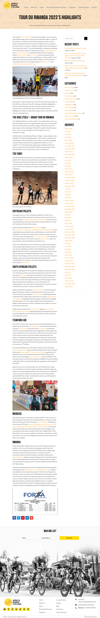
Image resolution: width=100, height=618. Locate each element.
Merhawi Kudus (28, 219)
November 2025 (70, 149)
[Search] (85, 38)
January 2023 (69, 229)
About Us (42, 603)
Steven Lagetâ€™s (25, 352)
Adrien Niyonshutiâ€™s (19, 350)
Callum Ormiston (38, 290)
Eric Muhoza (42, 328)
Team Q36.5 (34, 55)
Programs (42, 612)
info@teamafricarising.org (86, 605)
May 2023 (68, 217)
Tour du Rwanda (26, 37)
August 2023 (68, 212)
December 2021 (70, 263)
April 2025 (68, 166)
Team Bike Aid (34, 326)
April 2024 (68, 197)
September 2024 (70, 186)
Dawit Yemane (23, 328)
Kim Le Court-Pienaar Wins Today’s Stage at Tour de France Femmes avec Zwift (75, 55)
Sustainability (69, 102)
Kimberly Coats (46, 25)
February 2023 (69, 226)
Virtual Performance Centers (73, 113)
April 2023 (68, 220)
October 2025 (69, 151)
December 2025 (70, 146)
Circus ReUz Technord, (40, 236)
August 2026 (68, 129)
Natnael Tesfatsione (40, 219)
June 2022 (68, 246)
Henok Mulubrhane (50, 50)
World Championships (71, 119)
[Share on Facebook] (14, 518)
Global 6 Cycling (37, 294)
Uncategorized (69, 110)
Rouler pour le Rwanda (38, 352)
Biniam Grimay (44, 239)
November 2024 (70, 180)
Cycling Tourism (61, 600)
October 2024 (69, 183)
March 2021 (68, 278)
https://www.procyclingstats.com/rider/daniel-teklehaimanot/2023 (33, 230)
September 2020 (70, 284)
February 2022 (69, 258)
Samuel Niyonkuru (18, 457)
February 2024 (69, 200)
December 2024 (70, 177)
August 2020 (68, 286)
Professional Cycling (71, 99)
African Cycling (56, 25)
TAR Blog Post (66, 25)
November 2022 (70, 235)
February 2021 (69, 281)
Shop (57, 606)
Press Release (69, 96)
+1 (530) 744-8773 (90, 608)
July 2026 (67, 131)
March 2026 (68, 140)
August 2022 (68, 240)
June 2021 (68, 275)
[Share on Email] (31, 518)
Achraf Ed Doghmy (42, 422)
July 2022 (67, 243)
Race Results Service (45, 609)
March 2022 (68, 255)
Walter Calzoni (22, 55)
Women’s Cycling (70, 116)
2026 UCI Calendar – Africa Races (75, 61)
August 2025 (68, 157)
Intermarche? (26, 262)
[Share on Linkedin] (27, 518)
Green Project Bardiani (23, 53)
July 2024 (67, 189)
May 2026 (68, 137)
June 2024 (68, 192)
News (41, 606)
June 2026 (68, 134)
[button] (69, 538)
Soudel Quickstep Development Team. (24, 64)
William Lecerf (45, 62)
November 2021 (70, 266)
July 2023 (67, 215)
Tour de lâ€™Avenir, (36, 357)
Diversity (67, 93)
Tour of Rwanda (69, 107)
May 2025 (68, 163)
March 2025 (68, 169)
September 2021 (70, 269)
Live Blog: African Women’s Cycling (75, 48)
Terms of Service (61, 612)
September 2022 (70, 238)
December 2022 (70, 232)
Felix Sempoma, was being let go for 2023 (37, 470)
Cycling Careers (69, 90)
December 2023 (70, 206)
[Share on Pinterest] (23, 518)
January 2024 (69, 203)
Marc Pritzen (35, 309)
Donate (58, 603)
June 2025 (68, 160)
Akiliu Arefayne (36, 227)
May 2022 (68, 249)
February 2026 (69, 143)
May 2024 (68, 195)
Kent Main (23, 275)
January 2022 (69, 261)
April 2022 (68, 252)
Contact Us (59, 609)
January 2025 (69, 174)
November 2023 (70, 209)
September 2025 (70, 154)
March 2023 (68, 223)
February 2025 (69, 172)
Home (41, 600)
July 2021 (67, 272)
